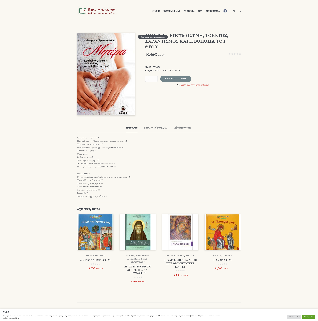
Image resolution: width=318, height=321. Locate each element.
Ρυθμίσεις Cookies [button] (294, 317)
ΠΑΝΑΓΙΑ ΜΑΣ (222, 260)
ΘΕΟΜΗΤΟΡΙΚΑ (175, 255)
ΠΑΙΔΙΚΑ (100, 255)
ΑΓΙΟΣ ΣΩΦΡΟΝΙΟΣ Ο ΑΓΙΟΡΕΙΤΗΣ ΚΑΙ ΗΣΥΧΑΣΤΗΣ (137, 270)
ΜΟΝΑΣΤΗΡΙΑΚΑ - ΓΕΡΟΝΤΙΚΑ (137, 260)
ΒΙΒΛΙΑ (158, 70)
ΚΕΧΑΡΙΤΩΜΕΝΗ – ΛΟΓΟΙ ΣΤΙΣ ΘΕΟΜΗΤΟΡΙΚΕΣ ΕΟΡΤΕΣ (180, 263)
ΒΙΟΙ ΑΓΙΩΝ (142, 255)
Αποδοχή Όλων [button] (308, 317)
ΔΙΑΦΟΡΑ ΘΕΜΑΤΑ (171, 70)
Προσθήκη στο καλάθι (175, 79)
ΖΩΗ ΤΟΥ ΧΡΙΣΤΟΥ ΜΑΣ (95, 260)
